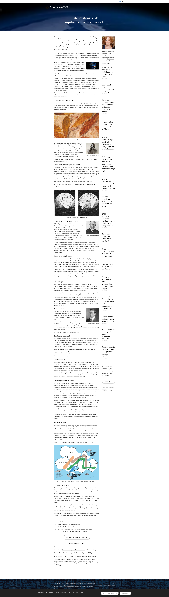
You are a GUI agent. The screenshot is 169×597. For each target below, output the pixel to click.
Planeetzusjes (110, 59)
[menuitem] (80, 7)
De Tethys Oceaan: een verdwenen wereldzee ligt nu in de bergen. (75, 529)
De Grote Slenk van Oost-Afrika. (66, 527)
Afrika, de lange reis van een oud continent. (69, 524)
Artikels (81, 543)
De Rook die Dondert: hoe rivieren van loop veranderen (72, 531)
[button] (119, 7)
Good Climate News (108, 60)
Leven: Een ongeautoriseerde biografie (73, 550)
